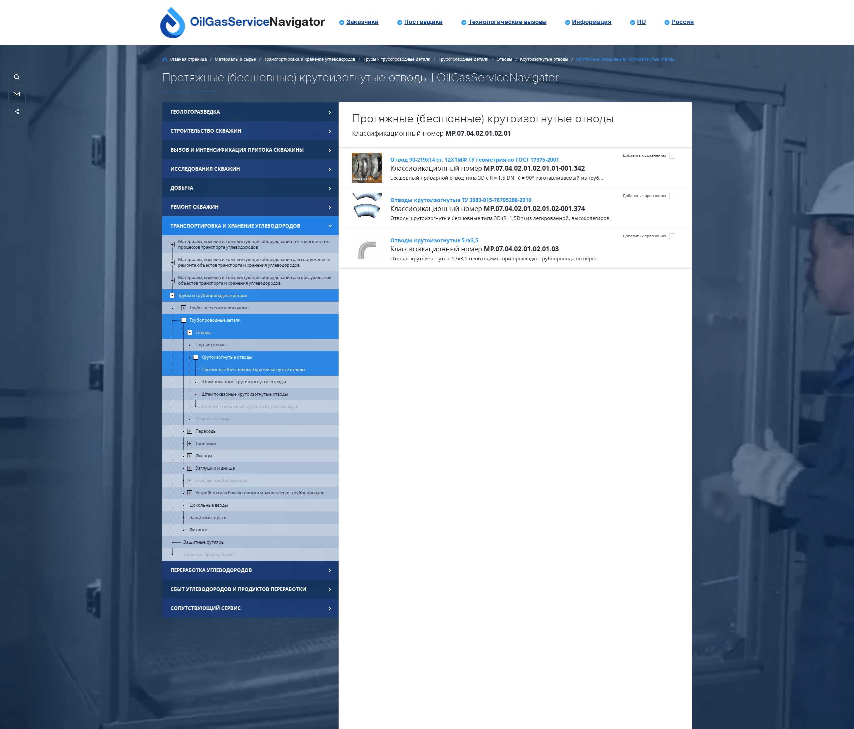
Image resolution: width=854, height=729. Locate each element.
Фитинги (198, 530)
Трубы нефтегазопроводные (219, 308)
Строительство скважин (205, 130)
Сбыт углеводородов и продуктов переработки (238, 589)
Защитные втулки (208, 517)
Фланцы (203, 456)
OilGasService (257, 22)
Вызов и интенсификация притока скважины (237, 149)
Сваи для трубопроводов (221, 480)
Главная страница (188, 60)
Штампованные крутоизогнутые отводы (243, 382)
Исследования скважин (205, 168)
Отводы (504, 60)
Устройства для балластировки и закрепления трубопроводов (259, 493)
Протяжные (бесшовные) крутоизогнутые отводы (253, 369)
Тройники (205, 443)
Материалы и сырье (235, 60)
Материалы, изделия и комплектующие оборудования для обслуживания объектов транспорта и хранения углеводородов (254, 280)
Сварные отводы (212, 419)
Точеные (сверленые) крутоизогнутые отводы (249, 406)
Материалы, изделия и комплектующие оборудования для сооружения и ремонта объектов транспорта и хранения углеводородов (254, 262)
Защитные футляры (204, 542)
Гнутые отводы (211, 345)
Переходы (206, 431)
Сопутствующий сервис (205, 608)
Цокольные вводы (208, 505)
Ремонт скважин (194, 206)
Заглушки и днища (215, 468)
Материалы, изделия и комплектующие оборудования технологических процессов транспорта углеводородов (253, 244)
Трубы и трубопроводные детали (396, 60)
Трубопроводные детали (463, 60)
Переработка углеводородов (211, 570)
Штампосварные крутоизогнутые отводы (244, 394)
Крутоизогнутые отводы (544, 60)
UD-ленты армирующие (208, 554)
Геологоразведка (195, 111)
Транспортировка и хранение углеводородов (309, 60)
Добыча (181, 187)
